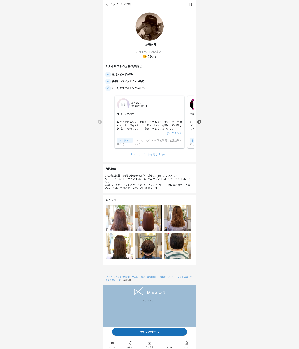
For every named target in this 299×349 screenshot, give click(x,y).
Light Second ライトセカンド (179, 277)
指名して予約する (149, 331)
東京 (125, 277)
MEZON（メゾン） (114, 277)
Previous (99, 122)
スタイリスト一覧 (113, 280)
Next (199, 122)
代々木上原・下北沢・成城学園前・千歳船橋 (147, 277)
